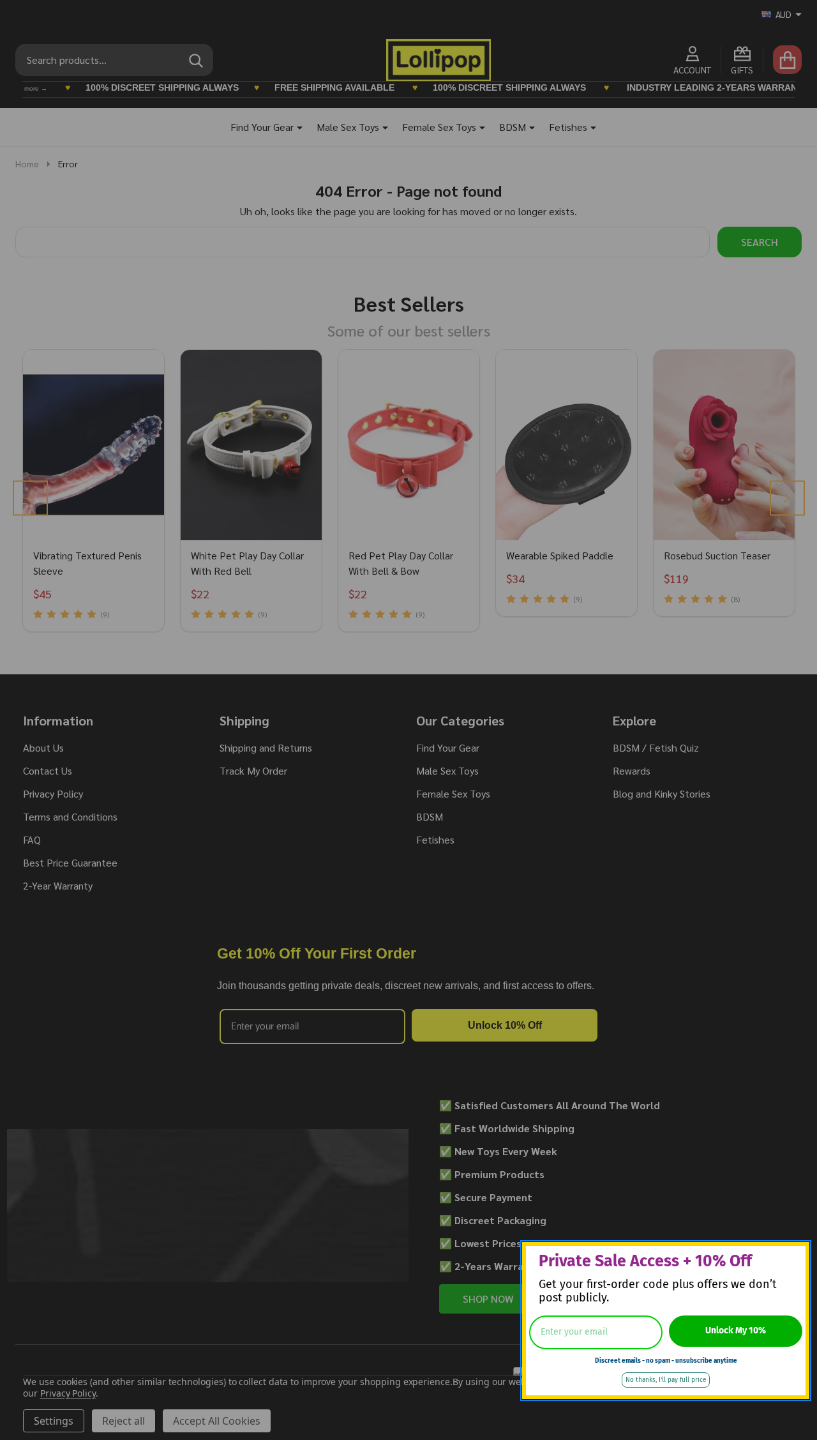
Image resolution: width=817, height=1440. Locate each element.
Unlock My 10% (735, 1330)
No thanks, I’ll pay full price (666, 1380)
